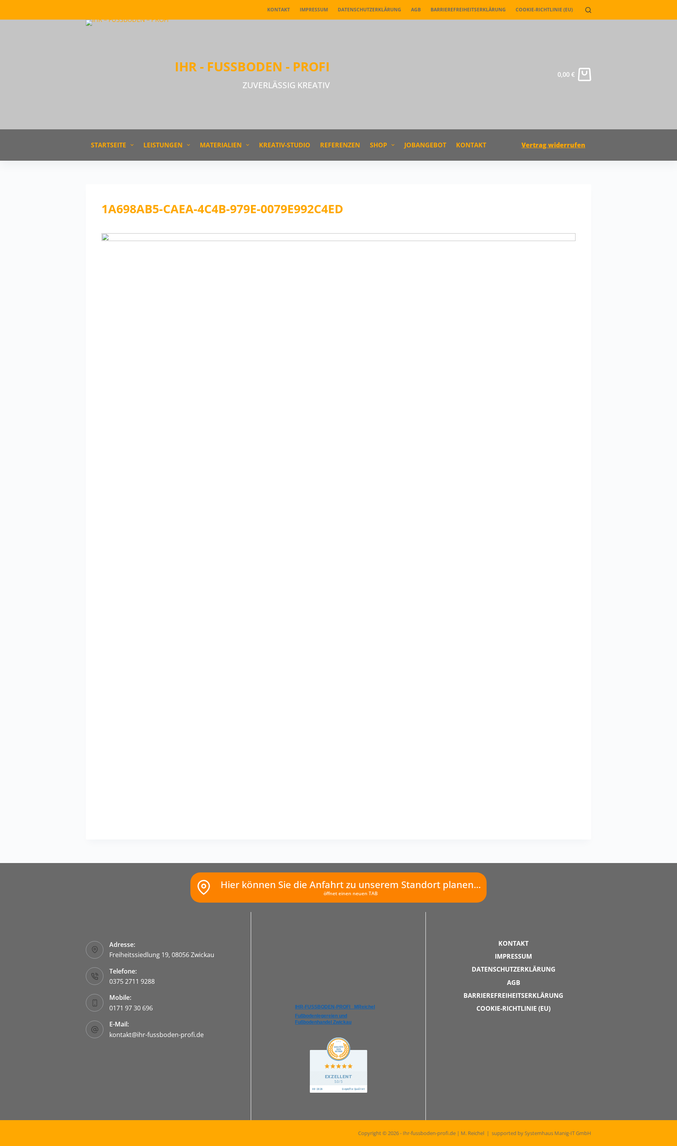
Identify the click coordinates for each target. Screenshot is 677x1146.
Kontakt (278, 9)
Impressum (314, 9)
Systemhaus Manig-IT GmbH (558, 1133)
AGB (416, 9)
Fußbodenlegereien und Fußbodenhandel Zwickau (323, 1019)
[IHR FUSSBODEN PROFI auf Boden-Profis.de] (338, 1064)
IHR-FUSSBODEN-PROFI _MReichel (335, 1007)
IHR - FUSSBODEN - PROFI (252, 66)
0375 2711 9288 (132, 981)
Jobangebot (425, 145)
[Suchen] (588, 10)
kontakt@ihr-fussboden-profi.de (156, 1034)
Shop (378, 145)
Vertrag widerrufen (553, 145)
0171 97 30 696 (131, 1008)
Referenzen (340, 145)
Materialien (221, 145)
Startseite (108, 145)
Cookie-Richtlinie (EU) (544, 9)
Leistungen (163, 145)
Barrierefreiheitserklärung (468, 9)
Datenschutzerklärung (369, 9)
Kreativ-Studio (284, 145)
